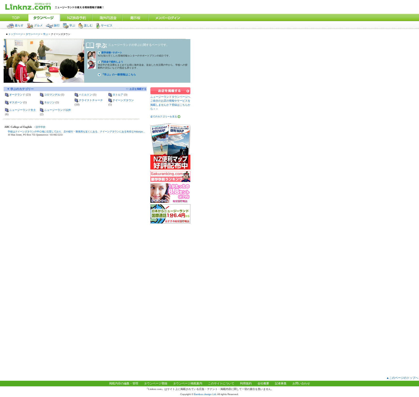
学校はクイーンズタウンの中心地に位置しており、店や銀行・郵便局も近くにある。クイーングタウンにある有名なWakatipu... (76, 131)
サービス (107, 25)
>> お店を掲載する (137, 89)
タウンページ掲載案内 (187, 383)
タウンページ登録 (155, 383)
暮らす (19, 25)
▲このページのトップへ (402, 378)
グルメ (38, 25)
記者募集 (281, 383)
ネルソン (49, 102)
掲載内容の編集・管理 (123, 383)
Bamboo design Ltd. (205, 394)
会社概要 (263, 383)
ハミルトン (85, 94)
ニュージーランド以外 (57, 109)
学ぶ (72, 25)
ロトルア (118, 94)
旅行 (57, 25)
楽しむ (88, 25)
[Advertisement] (170, 298)
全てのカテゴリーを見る (163, 116)
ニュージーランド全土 (22, 109)
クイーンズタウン (123, 100)
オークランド (17, 94)
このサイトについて (221, 383)
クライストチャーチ (91, 100)
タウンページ (33, 34)
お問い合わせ (301, 383)
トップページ (15, 34)
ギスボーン (16, 102)
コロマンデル (52, 94)
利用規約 (246, 383)
